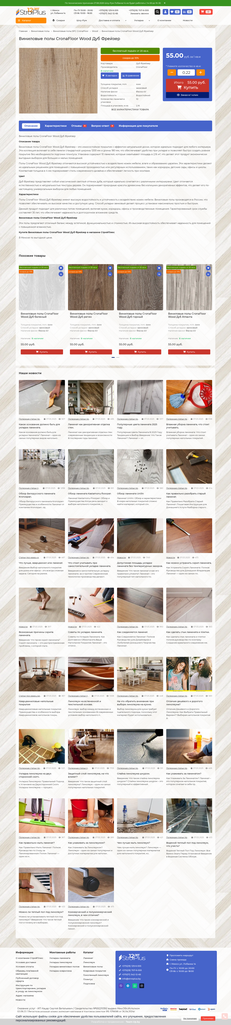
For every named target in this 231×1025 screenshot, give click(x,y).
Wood (95, 31)
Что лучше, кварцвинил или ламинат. (41, 563)
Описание (31, 125)
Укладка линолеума (61, 962)
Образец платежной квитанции (27, 972)
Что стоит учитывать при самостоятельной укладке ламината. (89, 565)
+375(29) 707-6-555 (132, 970)
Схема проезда (178, 959)
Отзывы (78, 125)
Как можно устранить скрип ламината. (189, 563)
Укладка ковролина (61, 971)
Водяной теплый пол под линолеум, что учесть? (187, 844)
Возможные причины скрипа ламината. (36, 634)
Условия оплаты (25, 966)
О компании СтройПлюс (29, 958)
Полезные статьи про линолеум (79, 696)
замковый (141, 88)
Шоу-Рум (82, 20)
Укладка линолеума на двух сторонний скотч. (35, 775)
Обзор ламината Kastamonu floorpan (89, 493)
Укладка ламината (60, 958)
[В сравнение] (61, 274)
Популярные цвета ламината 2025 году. (137, 426)
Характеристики (56, 125)
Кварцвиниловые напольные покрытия (36, 703)
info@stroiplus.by (131, 978)
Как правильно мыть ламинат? (37, 842)
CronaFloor (141, 67)
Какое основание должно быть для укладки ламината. (39, 426)
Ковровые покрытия (94, 971)
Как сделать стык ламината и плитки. (187, 632)
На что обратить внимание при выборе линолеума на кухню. (135, 703)
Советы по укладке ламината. (85, 632)
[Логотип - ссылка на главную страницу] (142, 957)
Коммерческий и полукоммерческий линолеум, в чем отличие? (90, 914)
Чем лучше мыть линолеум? (133, 842)
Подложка (89, 983)
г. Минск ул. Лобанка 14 (183, 964)
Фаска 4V (141, 91)
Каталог (88, 952)
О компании (164, 20)
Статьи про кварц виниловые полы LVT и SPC (30, 557)
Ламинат (88, 958)
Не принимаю (190, 1018)
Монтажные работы (63, 952)
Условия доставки (26, 962)
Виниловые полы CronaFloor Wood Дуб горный (138, 315)
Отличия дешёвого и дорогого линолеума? (184, 703)
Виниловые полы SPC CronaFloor (70, 31)
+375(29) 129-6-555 (131, 966)
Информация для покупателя (138, 125)
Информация (24, 952)
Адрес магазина (25, 995)
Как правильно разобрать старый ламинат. (186, 495)
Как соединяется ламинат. (132, 632)
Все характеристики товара (130, 109)
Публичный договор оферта (27, 979)
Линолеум (89, 962)
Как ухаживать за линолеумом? (86, 842)
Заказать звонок (139, 13)
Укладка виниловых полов (64, 966)
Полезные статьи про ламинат (30, 419)
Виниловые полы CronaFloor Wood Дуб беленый (40, 315)
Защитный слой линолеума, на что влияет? (88, 775)
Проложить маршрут (181, 955)
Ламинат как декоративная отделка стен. (89, 426)
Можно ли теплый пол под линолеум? (41, 912)
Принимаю (208, 1018)
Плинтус (88, 979)
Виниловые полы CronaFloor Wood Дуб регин (89, 315)
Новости (187, 20)
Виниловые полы (40, 31)
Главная (23, 31)
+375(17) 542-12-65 (131, 974)
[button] (19, 310)
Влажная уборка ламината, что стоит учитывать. (187, 426)
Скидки (60, 20)
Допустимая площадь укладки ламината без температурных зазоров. (140, 565)
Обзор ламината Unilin (130, 493)
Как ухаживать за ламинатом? (183, 773)
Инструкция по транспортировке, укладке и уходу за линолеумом (31, 988)
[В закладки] (61, 268)
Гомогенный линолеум (96, 975)
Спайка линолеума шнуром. (133, 773)
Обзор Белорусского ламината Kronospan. (37, 495)
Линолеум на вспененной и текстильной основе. (84, 703)
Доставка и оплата (109, 20)
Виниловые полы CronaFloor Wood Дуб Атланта (187, 315)
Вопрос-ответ (102, 125)
